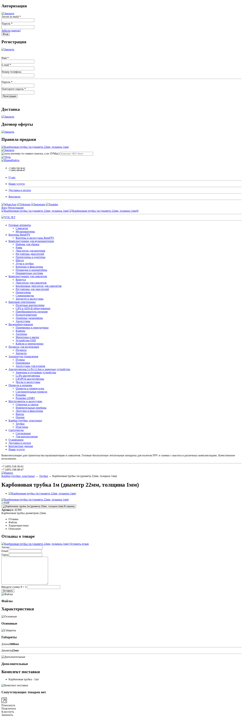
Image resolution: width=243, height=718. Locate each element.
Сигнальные (23, 433)
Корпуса (21, 279)
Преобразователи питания (31, 311)
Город (5, 554)
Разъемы (21, 394)
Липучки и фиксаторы (29, 410)
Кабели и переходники (29, 343)
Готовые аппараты (20, 225)
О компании (16, 439)
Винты (20, 414)
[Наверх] (7, 472)
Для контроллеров (27, 436)
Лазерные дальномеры (29, 317)
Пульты (20, 359)
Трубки (20, 423)
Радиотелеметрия (26, 314)
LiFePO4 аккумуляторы (30, 378)
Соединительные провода (31, 391)
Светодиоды (16, 430)
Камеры (20, 330)
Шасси (20, 260)
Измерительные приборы (31, 407)
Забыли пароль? (11, 30)
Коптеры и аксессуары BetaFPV (35, 237)
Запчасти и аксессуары (29, 298)
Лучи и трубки (25, 263)
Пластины (22, 426)
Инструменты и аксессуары (25, 401)
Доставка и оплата (20, 190)
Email (4, 550)
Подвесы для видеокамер (24, 346)
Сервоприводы (25, 295)
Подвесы (21, 350)
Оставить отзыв (79, 543)
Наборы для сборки (27, 244)
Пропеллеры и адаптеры (30, 257)
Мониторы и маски (27, 337)
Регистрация (15, 207)
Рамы (19, 247)
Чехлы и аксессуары (28, 382)
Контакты (14, 196)
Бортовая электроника (22, 301)
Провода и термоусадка (30, 388)
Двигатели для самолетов (31, 282)
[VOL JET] (8, 217)
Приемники (23, 362)
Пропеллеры (23, 292)
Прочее (20, 417)
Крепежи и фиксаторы (29, 266)
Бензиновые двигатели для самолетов (39, 285)
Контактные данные (21, 446)
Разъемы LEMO (25, 398)
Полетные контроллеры (30, 305)
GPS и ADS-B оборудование (33, 308)
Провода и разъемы (20, 385)
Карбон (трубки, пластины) (25, 420)
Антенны (21, 334)
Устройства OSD (26, 340)
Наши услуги (17, 183)
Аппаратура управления (23, 356)
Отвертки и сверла (27, 404)
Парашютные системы (29, 273)
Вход (4, 207)
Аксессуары (23, 321)
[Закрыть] (7, 13)
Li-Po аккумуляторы (28, 375)
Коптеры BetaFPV (19, 234)
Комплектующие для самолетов (28, 276)
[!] (6, 157)
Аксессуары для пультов (30, 366)
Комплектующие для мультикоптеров (31, 241)
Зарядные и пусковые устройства (36, 372)
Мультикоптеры (25, 231)
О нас (12, 177)
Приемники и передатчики (32, 327)
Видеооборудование (21, 324)
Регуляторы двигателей (30, 253)
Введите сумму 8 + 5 (14, 586)
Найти (15, 160)
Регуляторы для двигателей (32, 289)
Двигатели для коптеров (30, 250)
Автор (5, 547)
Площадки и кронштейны (31, 269)
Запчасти (21, 353)
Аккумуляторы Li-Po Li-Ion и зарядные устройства (39, 369)
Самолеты (22, 228)
